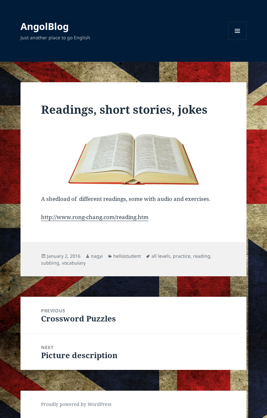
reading (201, 256)
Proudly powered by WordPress (76, 404)
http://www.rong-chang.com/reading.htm (94, 217)
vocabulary (74, 263)
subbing (50, 263)
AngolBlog (45, 26)
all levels (160, 256)
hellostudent (127, 256)
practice (181, 256)
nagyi (97, 256)
